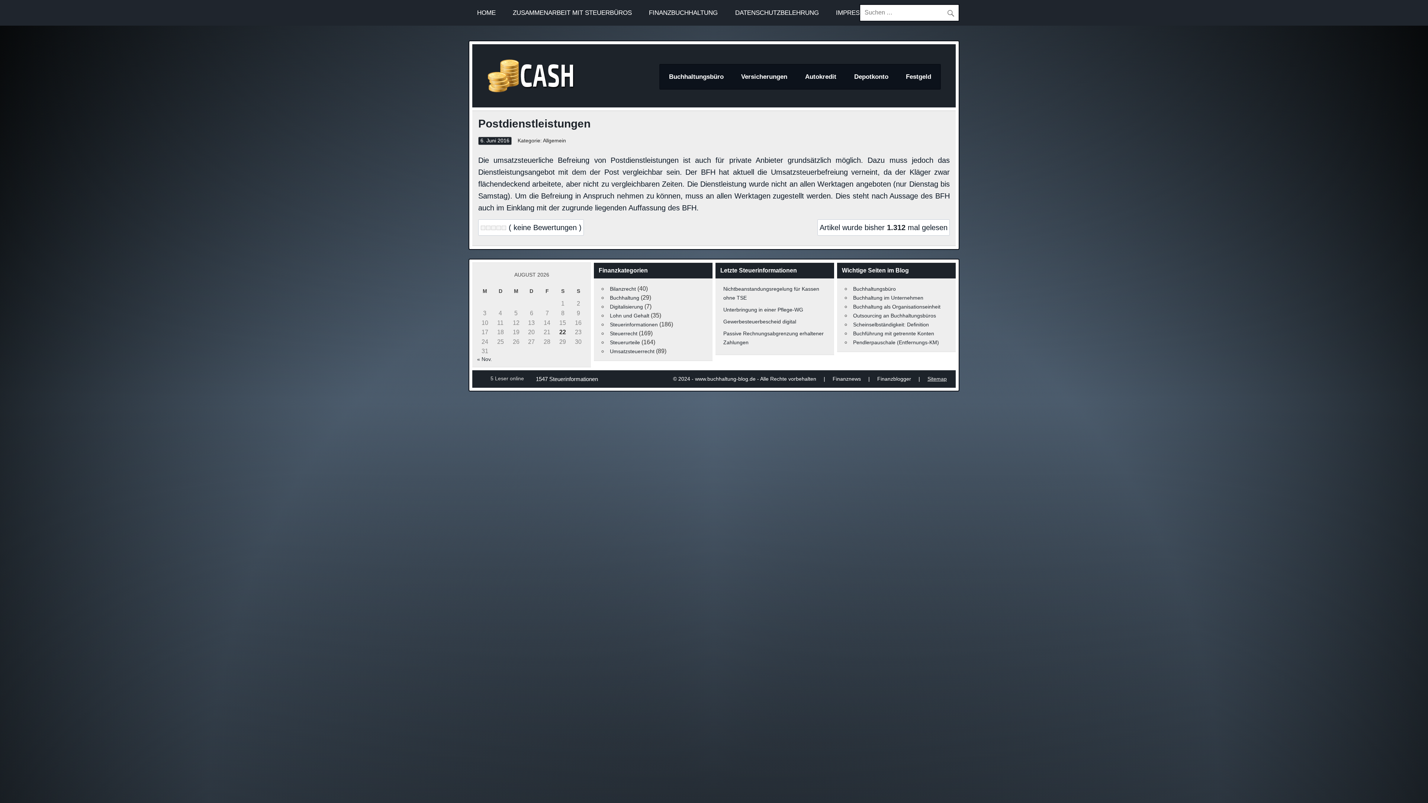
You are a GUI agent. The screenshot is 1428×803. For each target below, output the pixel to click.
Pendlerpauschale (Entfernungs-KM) (896, 342)
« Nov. (484, 359)
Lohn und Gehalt (629, 316)
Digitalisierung (626, 307)
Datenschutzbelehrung (777, 12)
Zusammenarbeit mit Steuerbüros (572, 12)
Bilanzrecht (623, 289)
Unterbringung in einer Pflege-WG (763, 310)
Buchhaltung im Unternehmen (888, 298)
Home (486, 12)
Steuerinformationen (634, 325)
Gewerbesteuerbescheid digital (759, 322)
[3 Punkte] (493, 228)
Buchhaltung (624, 298)
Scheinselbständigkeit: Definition (891, 325)
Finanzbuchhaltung (683, 12)
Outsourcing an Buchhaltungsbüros (894, 316)
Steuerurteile (625, 342)
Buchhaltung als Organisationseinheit (896, 307)
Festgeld (918, 76)
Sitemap (937, 379)
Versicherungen (764, 76)
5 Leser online (507, 378)
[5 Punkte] (503, 228)
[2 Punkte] (488, 228)
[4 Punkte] (498, 228)
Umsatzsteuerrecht (632, 351)
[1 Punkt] (483, 228)
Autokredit (820, 76)
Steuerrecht (623, 333)
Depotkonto (871, 76)
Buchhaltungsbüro (696, 76)
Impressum (855, 12)
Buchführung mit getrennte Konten (893, 333)
